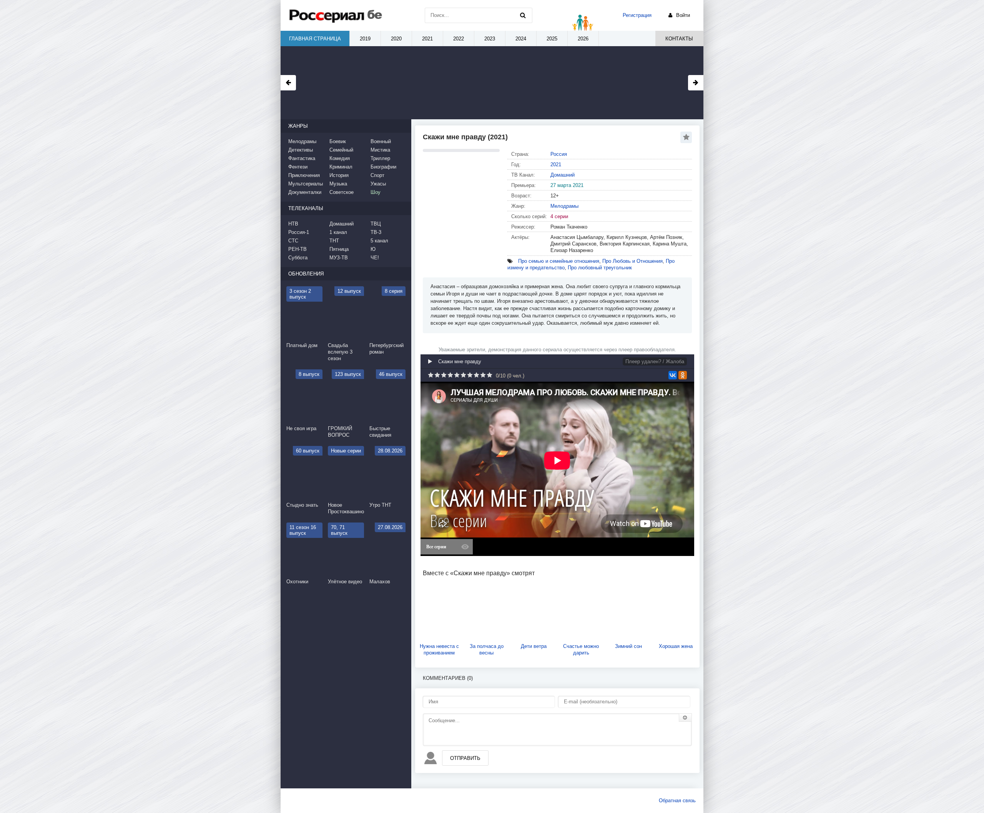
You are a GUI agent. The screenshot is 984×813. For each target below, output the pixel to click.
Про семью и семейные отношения (558, 261)
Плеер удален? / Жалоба (654, 361)
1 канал (338, 232)
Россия (558, 154)
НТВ (293, 224)
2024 (520, 39)
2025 (552, 39)
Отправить (465, 758)
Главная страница (315, 39)
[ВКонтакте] (672, 375)
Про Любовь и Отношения (632, 261)
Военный (381, 141)
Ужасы (378, 184)
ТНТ (334, 241)
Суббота (298, 257)
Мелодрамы (564, 206)
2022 (458, 39)
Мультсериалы (305, 184)
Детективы (300, 150)
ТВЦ (376, 224)
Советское (341, 192)
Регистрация (637, 15)
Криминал (340, 167)
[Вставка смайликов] (685, 717)
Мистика (380, 150)
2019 (365, 39)
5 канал (379, 241)
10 (489, 375)
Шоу (376, 192)
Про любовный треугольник (600, 267)
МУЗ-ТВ (338, 257)
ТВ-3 (376, 232)
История (339, 175)
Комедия (339, 158)
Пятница (339, 249)
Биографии (383, 167)
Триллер (380, 158)
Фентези (298, 167)
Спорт (377, 175)
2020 (396, 39)
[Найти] (522, 15)
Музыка (338, 184)
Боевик (337, 141)
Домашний (562, 175)
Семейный (341, 150)
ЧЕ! (375, 257)
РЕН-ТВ (297, 249)
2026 (583, 39)
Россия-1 (298, 232)
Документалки (304, 192)
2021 (555, 164)
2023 (489, 39)
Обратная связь (677, 800)
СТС (293, 241)
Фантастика (301, 158)
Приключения (304, 175)
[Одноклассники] (682, 375)
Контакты (679, 39)
